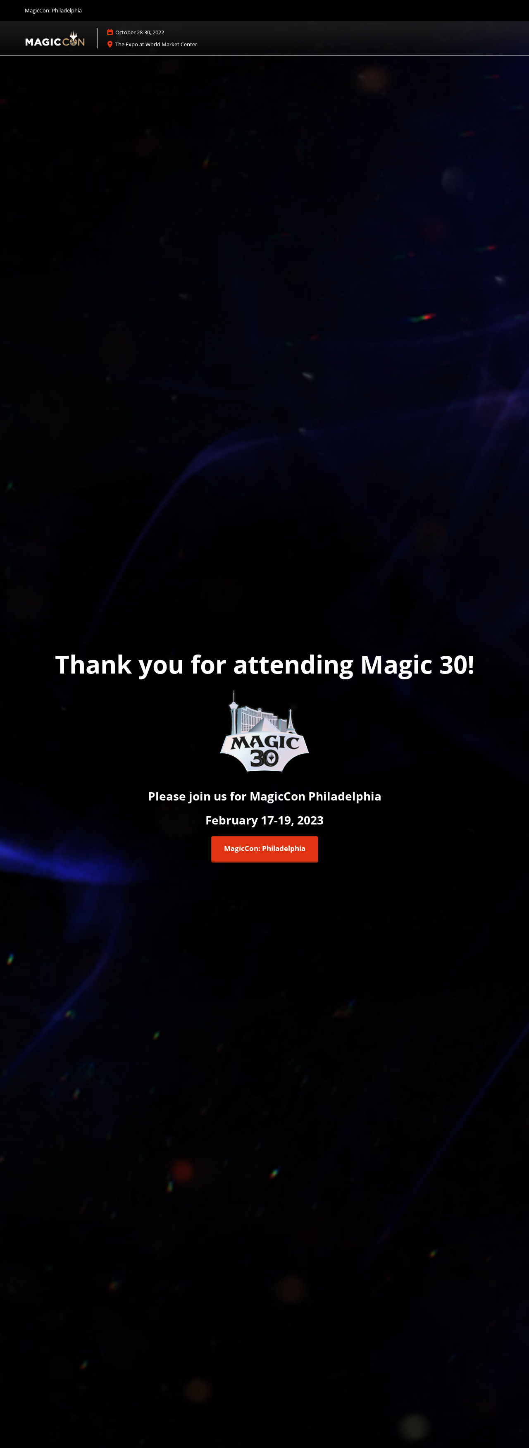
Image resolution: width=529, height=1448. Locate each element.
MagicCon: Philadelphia (53, 10)
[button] (264, 848)
